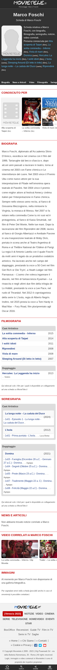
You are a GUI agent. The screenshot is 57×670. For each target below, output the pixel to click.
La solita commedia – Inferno (31, 129)
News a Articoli (19, 82)
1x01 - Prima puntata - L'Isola (20, 435)
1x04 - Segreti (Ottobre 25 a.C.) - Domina (26, 466)
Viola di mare (36, 52)
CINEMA (49, 613)
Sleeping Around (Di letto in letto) (25, 62)
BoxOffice (9, 629)
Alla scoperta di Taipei (8, 129)
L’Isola (48, 59)
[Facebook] (35, 645)
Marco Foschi (28, 14)
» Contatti (41, 640)
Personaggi (23, 7)
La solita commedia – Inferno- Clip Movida (17, 561)
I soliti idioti (33, 59)
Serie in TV (24, 634)
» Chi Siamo (27, 640)
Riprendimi (48, 66)
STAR (28, 623)
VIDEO (39, 613)
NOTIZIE (29, 613)
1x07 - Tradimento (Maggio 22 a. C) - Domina (28, 481)
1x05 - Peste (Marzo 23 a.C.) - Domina (25, 473)
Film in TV (47, 629)
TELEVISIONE (20, 619)
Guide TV (35, 629)
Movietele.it (28, 2)
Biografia (5, 82)
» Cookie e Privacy (21, 645)
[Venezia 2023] (12, 613)
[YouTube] (44, 645)
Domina (28, 55)
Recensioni (22, 629)
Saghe (35, 634)
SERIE (6, 619)
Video (31, 82)
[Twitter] (40, 645)
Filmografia (42, 82)
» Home (13, 640)
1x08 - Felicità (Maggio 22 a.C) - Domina (26, 488)
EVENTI (50, 619)
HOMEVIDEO (36, 619)
